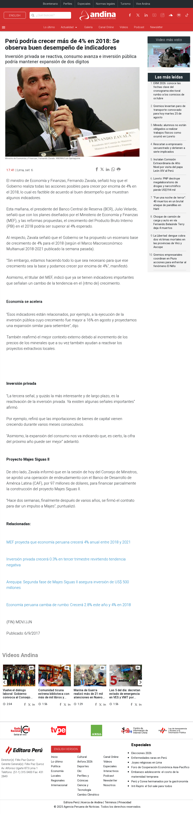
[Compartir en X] (30, 704)
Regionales (58, 780)
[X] (138, 15)
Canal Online (106, 27)
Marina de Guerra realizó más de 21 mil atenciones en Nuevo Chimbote (88, 695)
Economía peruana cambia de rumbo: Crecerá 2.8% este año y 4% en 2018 (68, 605)
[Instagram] (162, 15)
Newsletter (156, 27)
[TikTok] (187, 15)
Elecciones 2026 (141, 753)
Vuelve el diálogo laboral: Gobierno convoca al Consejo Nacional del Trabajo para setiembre (17, 697)
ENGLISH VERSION (66, 749)
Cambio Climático (88, 794)
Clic (79, 771)
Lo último (49, 27)
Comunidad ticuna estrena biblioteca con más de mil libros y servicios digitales (53, 695)
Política (55, 766)
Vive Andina (143, 3)
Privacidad (125, 802)
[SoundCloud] (171, 15)
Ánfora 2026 (85, 761)
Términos (110, 802)
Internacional (59, 785)
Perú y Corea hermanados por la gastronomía (159, 781)
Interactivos (111, 771)
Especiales (84, 3)
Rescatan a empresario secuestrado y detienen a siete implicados (169, 148)
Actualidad (69, 27)
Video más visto (169, 40)
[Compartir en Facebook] (25, 704)
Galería (88, 27)
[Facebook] (130, 15)
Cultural (82, 757)
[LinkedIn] (146, 15)
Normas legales (105, 3)
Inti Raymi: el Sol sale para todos (151, 786)
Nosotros (109, 785)
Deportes (83, 766)
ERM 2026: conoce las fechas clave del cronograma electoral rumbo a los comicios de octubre (168, 91)
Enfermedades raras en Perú (149, 758)
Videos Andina (20, 655)
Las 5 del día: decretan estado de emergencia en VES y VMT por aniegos (124, 695)
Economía (57, 771)
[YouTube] (154, 15)
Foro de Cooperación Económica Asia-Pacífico (160, 767)
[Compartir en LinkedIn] (33, 704)
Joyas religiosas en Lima (146, 762)
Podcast (139, 27)
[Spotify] (179, 15)
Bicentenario (50, 3)
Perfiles (67, 3)
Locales (56, 775)
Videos (124, 27)
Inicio (54, 757)
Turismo (125, 3)
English (15, 15)
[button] (4, 682)
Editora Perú (71, 802)
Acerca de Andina (92, 802)
